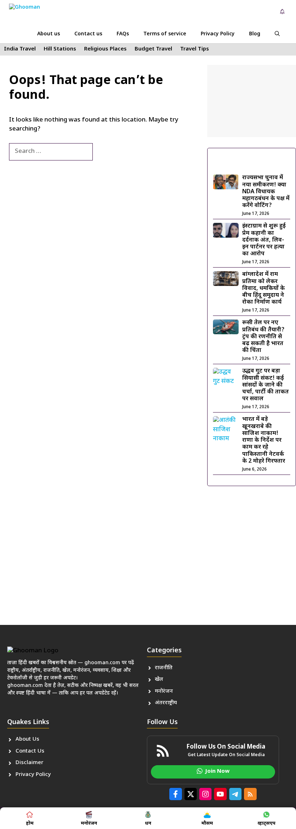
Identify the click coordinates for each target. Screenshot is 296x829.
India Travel (20, 49)
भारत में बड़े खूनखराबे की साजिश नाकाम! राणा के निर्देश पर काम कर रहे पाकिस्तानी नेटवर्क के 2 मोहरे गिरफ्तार (263, 440)
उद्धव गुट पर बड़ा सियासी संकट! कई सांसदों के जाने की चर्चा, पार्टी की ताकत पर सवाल (265, 385)
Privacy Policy (218, 34)
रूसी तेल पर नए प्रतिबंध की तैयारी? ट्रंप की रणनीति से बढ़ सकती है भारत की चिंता (263, 336)
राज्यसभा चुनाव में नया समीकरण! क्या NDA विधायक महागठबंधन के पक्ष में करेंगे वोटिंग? (266, 192)
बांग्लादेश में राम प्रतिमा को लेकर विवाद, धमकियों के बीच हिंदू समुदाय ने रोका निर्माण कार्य (263, 288)
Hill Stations (60, 49)
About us (48, 34)
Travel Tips (194, 49)
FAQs (123, 34)
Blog (254, 34)
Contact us (88, 34)
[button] (277, 34)
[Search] (104, 151)
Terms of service (164, 34)
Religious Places (105, 49)
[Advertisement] (251, 101)
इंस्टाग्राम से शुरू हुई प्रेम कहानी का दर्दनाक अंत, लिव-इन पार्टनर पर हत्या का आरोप (264, 240)
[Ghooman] (32, 12)
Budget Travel (153, 49)
